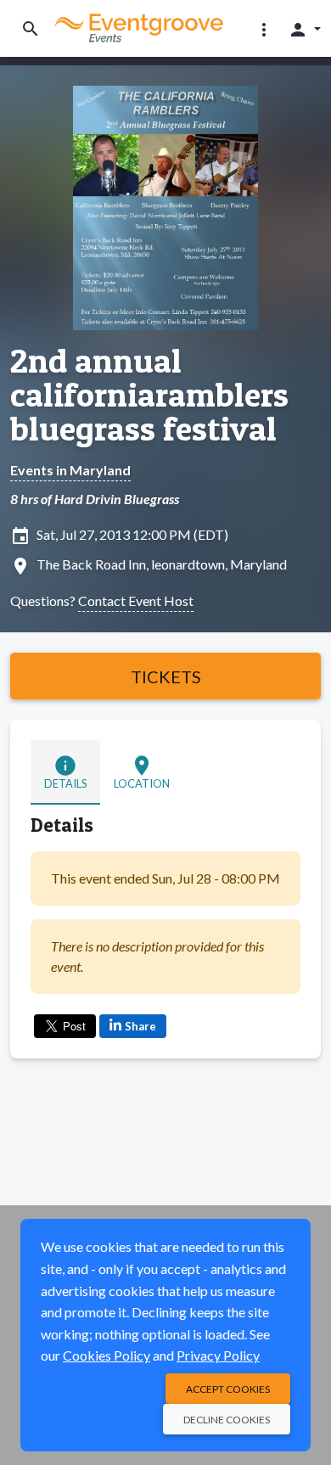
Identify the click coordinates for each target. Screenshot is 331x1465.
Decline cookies (226, 1419)
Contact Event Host (136, 600)
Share (140, 1026)
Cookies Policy (106, 1355)
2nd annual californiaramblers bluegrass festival (149, 395)
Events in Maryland (70, 470)
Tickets (166, 676)
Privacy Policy (218, 1355)
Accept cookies (228, 1389)
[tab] (65, 772)
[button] (264, 29)
